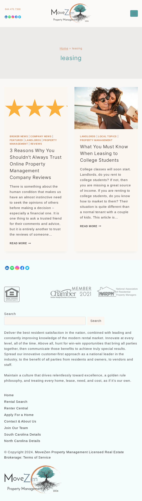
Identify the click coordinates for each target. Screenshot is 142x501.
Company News (40, 136)
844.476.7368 (12, 9)
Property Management (96, 140)
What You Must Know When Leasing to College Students (104, 153)
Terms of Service (37, 457)
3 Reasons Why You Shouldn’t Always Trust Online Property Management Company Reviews (36, 164)
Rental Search (16, 401)
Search (10, 314)
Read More (20, 243)
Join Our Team (16, 428)
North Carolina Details (22, 441)
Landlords (33, 140)
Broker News (19, 136)
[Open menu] (134, 13)
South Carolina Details (22, 434)
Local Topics (107, 136)
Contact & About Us (20, 421)
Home (64, 48)
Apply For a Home (19, 415)
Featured (16, 140)
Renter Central (16, 408)
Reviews (36, 143)
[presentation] (36, 108)
